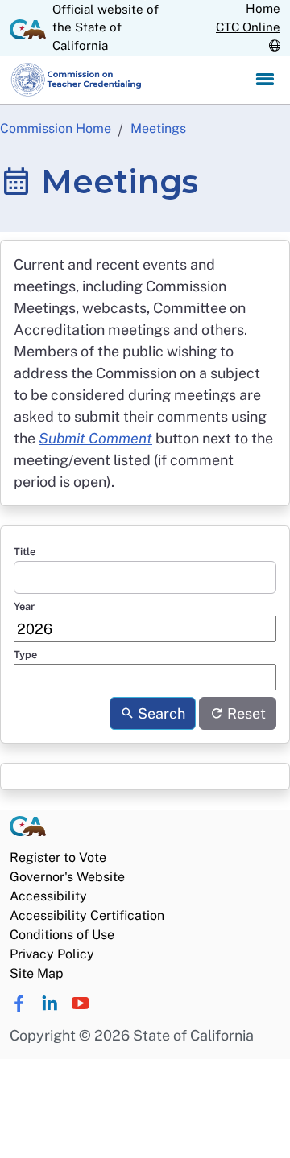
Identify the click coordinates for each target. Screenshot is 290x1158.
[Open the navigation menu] (265, 80)
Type (25, 655)
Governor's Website (67, 876)
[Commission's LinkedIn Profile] (49, 1003)
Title (24, 552)
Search (160, 713)
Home (263, 8)
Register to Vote (58, 857)
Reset (245, 713)
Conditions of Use (62, 934)
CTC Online (248, 27)
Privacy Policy (52, 954)
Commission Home (55, 128)
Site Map (37, 973)
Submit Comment (95, 438)
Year (24, 606)
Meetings (158, 128)
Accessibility (48, 896)
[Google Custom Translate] (274, 46)
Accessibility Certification (87, 915)
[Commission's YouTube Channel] (80, 1003)
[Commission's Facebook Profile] (19, 1003)
